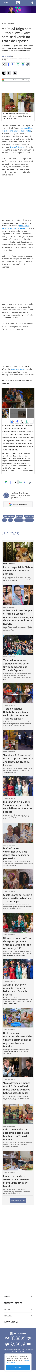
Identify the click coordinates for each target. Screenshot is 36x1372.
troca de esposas (9, 516)
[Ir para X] (18, 1344)
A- (15, 73)
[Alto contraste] (4, 73)
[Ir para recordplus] (7, 1344)
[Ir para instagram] (18, 1338)
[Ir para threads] (28, 1338)
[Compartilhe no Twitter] (3, 64)
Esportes (9, 1296)
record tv (19, 516)
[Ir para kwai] (23, 1338)
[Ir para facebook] (13, 1338)
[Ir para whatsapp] (23, 1344)
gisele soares (19, 520)
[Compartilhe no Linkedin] (13, 64)
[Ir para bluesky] (7, 1338)
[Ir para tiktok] (13, 1344)
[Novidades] (18, 9)
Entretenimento (13, 1303)
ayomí (4, 520)
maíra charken (29, 516)
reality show (29, 520)
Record (4, 23)
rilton (10, 520)
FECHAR (18, 1367)
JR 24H (7, 1309)
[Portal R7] (18, 3)
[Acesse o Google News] (23, 64)
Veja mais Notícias (18, 1200)
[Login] (32, 2)
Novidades (11, 23)
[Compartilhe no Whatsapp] (18, 64)
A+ (9, 73)
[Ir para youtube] (28, 1344)
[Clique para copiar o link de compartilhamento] (27, 64)
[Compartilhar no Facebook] (8, 64)
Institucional (12, 1322)
